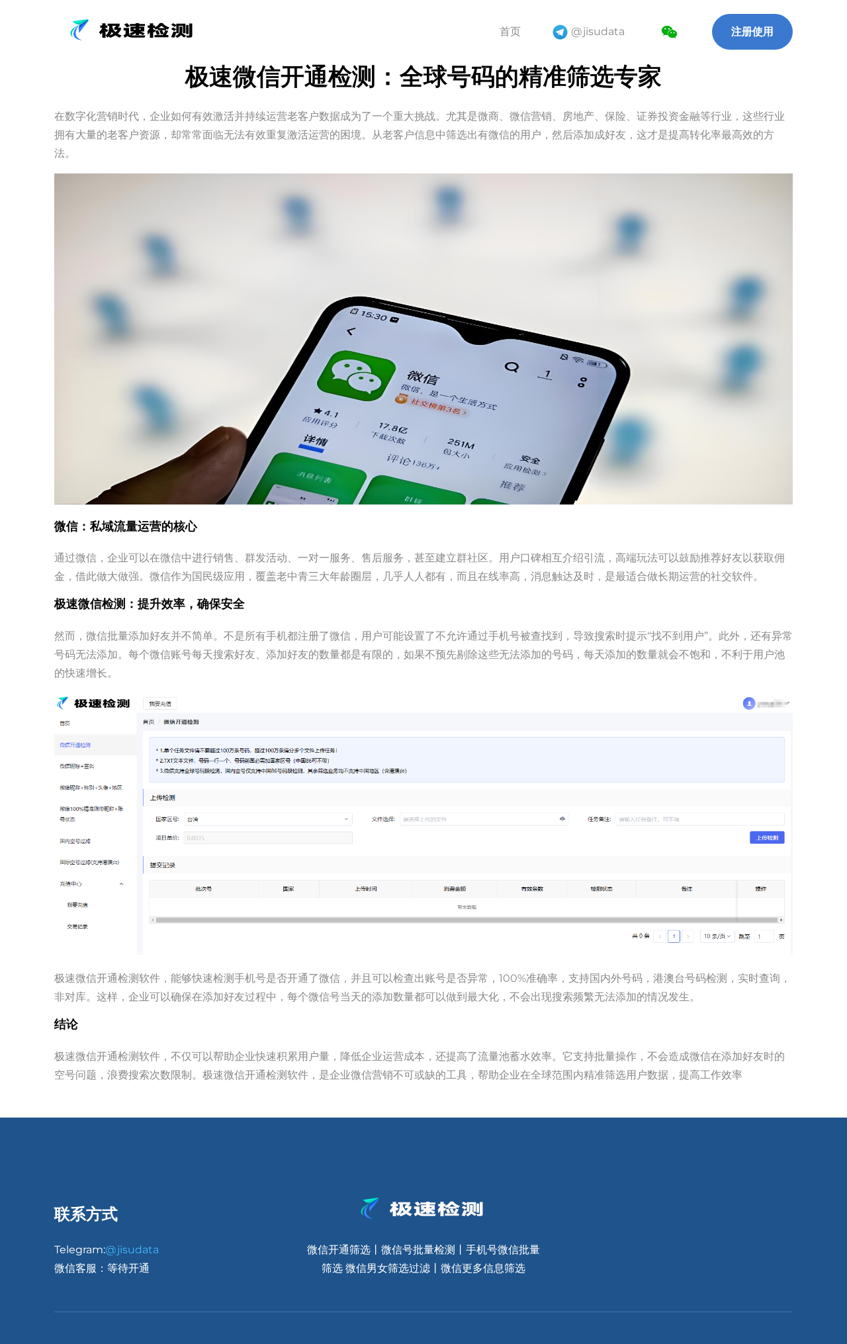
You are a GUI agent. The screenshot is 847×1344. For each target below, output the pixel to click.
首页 (510, 31)
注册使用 (752, 31)
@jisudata (598, 31)
